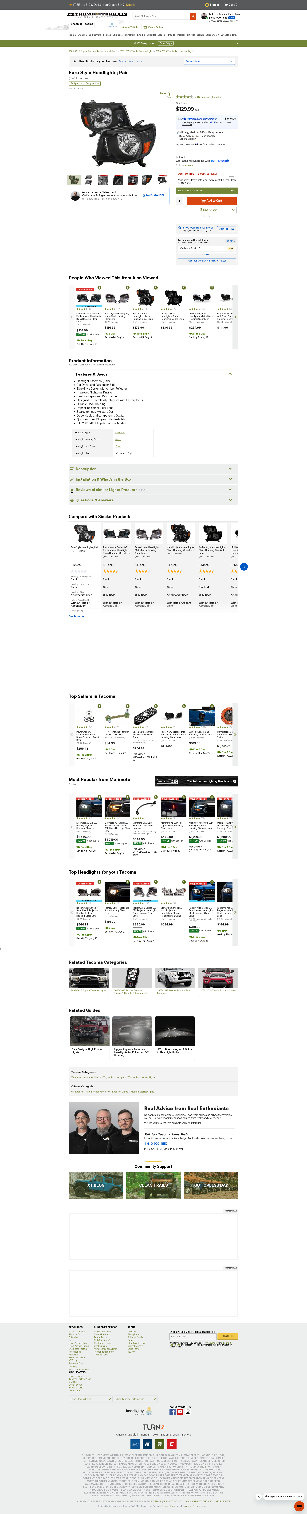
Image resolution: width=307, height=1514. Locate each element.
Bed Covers (95, 35)
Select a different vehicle (190, 190)
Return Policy (100, 1337)
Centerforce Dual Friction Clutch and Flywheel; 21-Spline (230, 736)
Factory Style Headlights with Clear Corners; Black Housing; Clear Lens (230, 317)
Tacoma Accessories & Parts (86, 1077)
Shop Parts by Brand (79, 1346)
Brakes (107, 35)
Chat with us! (100, 1346)
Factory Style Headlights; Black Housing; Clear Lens (117, 912)
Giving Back (133, 1334)
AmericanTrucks (149, 1434)
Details (130, 4)
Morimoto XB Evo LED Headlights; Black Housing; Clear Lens (86, 827)
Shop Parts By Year (78, 1343)
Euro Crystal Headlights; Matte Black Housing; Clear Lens (117, 317)
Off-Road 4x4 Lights (118, 1091)
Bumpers (118, 35)
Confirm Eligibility (187, 139)
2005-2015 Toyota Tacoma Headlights (175, 51)
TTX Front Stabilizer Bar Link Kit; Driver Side (117, 735)
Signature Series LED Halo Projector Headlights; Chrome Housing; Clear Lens (171, 913)
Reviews (131, 1351)
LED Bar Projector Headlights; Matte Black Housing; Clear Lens (201, 317)
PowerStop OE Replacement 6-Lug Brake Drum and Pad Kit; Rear (88, 737)
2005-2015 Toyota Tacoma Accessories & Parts (93, 51)
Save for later (210, 210)
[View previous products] (72, 317)
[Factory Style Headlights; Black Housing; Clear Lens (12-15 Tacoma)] (117, 892)
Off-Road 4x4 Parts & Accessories (88, 1091)
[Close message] (238, 43)
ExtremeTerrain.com (97, 15)
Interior (181, 35)
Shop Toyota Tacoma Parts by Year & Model (80, 1379)
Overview (132, 1331)
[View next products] (235, 317)
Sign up (228, 1336)
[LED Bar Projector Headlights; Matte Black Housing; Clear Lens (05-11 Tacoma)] (202, 297)
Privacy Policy (211, 1343)
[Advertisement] (153, 1236)
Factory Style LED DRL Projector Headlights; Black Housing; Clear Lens (228, 913)
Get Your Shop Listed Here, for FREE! (207, 260)
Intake (171, 35)
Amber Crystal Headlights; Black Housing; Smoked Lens (172, 317)
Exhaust (151, 35)
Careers (131, 1340)
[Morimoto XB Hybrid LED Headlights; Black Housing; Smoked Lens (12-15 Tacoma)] (202, 807)
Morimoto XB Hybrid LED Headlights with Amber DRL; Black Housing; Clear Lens (117, 828)
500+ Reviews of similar (207, 97)
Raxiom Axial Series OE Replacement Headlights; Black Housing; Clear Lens (89, 319)
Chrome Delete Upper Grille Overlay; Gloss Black (145, 737)
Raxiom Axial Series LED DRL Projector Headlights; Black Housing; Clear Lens (145, 913)
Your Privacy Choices (199, 1501)
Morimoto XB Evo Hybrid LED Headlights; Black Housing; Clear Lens (228, 827)
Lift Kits (191, 35)
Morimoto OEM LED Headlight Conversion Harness (144, 828)
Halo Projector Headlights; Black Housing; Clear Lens (143, 317)
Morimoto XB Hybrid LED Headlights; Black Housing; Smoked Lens (201, 827)
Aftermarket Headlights (142, 1091)
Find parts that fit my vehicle (85, 83)
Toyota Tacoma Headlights (141, 1077)
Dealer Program (135, 1346)
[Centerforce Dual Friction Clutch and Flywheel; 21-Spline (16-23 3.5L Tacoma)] (230, 716)
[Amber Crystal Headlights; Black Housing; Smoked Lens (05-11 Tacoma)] (173, 297)
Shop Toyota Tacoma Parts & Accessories (77, 1387)
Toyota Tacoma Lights (114, 1077)
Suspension (212, 35)
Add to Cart (214, 200)
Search (193, 16)
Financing (73, 1354)
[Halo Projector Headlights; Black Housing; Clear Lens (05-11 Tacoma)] (145, 297)
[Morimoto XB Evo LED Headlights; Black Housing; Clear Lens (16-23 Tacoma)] (89, 807)
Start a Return (101, 1334)
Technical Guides (77, 1357)
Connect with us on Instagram (188, 1412)
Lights (200, 35)
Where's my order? (103, 1331)
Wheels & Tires (229, 35)
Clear (118, 446)
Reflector (120, 432)
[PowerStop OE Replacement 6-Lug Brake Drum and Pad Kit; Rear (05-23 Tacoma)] (89, 716)
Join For (226, 229)
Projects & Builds (77, 1331)
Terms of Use (100, 1354)
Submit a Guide (135, 1337)
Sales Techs (133, 1349)
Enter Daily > (166, 43)
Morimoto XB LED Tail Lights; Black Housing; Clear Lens (172, 827)
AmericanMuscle (126, 1434)
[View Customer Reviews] (184, 97)
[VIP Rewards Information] (227, 160)
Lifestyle (82, 35)
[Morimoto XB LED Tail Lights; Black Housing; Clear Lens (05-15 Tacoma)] (173, 807)
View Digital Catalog (79, 1369)
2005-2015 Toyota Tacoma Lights (136, 51)
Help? (233, 190)
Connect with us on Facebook (172, 1412)
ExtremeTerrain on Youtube (180, 1412)
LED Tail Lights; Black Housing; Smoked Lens (200, 735)
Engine (141, 35)
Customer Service (103, 1343)
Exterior (162, 35)
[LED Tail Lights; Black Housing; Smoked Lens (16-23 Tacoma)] (202, 716)
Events (72, 1340)
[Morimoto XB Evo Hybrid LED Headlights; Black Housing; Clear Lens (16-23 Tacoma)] (230, 807)
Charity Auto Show (137, 1343)
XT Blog (73, 1360)
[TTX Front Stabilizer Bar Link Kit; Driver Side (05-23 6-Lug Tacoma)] (117, 716)
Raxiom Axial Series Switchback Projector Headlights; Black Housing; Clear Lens (87, 913)
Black (118, 439)
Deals (72, 35)
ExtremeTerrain (170, 1434)
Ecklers (186, 1434)
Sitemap (156, 1501)
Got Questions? (102, 1340)
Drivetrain (129, 35)
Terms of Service (191, 1506)
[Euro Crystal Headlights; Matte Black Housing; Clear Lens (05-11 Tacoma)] (117, 297)
